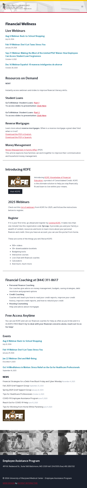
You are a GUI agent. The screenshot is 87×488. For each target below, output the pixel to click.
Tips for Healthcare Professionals (17, 394)
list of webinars (27, 207)
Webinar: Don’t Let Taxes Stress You (25, 44)
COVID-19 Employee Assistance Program (20, 398)
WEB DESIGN (9, 483)
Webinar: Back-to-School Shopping (25, 35)
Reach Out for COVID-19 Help (15, 402)
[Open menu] (82, 6)
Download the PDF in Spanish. (18, 137)
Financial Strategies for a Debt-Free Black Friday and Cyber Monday (32, 381)
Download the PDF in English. (18, 134)
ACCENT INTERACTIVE (28, 483)
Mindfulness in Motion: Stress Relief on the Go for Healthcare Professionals (41, 367)
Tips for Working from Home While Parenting (23, 407)
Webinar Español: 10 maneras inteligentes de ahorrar (33, 64)
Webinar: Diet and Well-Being (20, 358)
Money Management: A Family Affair (21, 150)
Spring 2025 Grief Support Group (17, 390)
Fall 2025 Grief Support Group (16, 385)
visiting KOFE (54, 223)
